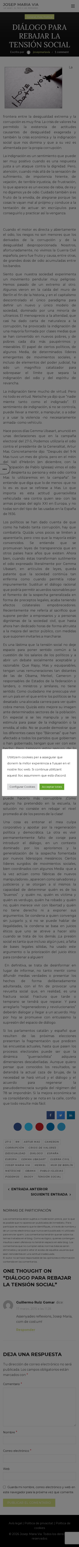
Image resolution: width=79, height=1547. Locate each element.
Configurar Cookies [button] (22, 786)
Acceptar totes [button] (52, 786)
